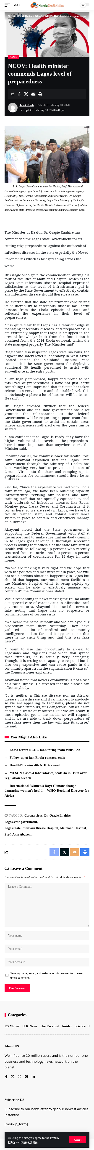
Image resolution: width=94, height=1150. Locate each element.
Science (80, 1026)
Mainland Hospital (73, 828)
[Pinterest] (26, 1077)
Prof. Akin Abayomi (18, 834)
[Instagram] (19, 1077)
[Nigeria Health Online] (47, 5)
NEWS (13, 57)
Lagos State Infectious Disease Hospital (31, 828)
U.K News (29, 1026)
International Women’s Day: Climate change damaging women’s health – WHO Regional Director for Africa (47, 791)
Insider (67, 1026)
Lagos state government (21, 822)
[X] (12, 1077)
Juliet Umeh (27, 105)
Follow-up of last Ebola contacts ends (37, 757)
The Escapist (49, 1026)
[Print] (40, 94)
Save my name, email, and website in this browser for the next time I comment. (47, 975)
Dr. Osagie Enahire (57, 815)
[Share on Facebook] (19, 94)
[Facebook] (6, 1077)
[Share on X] (26, 94)
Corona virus (33, 815)
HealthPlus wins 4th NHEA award (35, 765)
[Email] (33, 94)
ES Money (12, 1026)
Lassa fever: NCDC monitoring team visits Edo (45, 750)
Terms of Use (29, 1142)
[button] (77, 1139)
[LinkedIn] (33, 1077)
